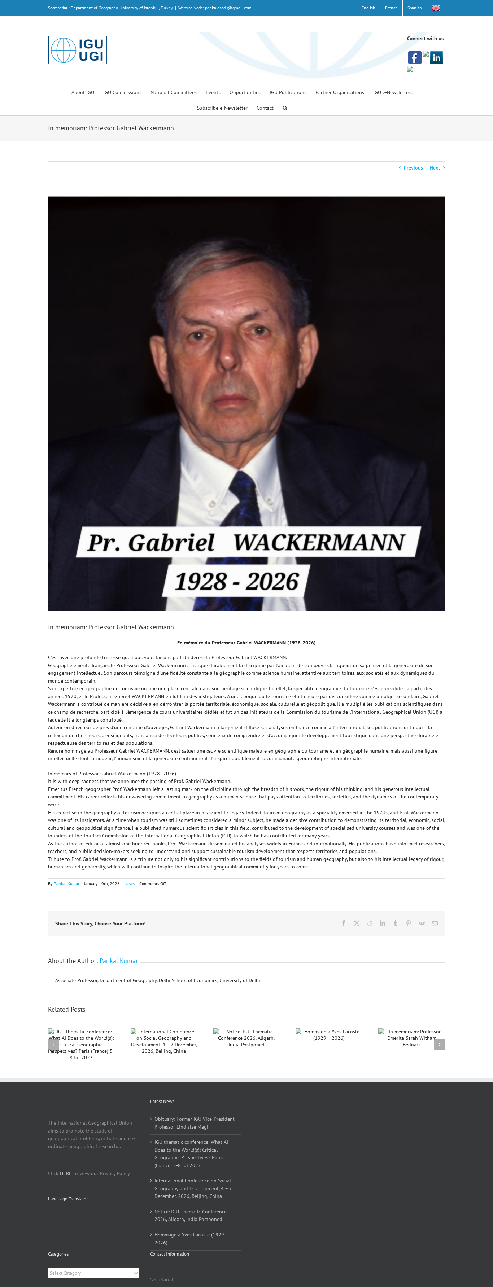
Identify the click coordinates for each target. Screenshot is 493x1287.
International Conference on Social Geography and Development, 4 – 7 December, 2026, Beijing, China (193, 1188)
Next (435, 168)
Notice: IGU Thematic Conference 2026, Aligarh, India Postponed (190, 1215)
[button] (285, 107)
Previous (413, 168)
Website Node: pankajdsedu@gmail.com (215, 7)
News (130, 883)
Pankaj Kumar (66, 883)
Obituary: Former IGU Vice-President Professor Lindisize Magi (194, 1123)
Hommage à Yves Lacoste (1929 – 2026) (191, 1238)
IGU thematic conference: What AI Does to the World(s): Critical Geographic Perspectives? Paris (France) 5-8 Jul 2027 (191, 1154)
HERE (66, 1173)
